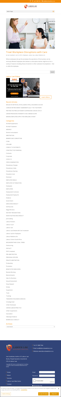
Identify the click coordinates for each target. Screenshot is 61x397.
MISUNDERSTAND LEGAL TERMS (15, 242)
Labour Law (31, 55)
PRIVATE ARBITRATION (12, 260)
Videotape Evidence (11, 317)
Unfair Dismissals (11, 305)
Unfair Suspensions (11, 311)
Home (8, 372)
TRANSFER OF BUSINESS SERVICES (15, 299)
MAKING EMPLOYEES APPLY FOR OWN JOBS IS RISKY (20, 116)
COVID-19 (9, 159)
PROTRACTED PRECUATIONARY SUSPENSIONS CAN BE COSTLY (24, 111)
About (9, 375)
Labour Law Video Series (14, 381)
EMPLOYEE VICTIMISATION (13, 183)
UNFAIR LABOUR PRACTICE (13, 308)
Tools (7, 293)
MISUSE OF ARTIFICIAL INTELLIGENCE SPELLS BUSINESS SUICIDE (24, 105)
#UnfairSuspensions (12, 123)
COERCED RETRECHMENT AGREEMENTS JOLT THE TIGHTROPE (24, 108)
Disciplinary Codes (11, 168)
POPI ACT (8, 248)
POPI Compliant (10, 251)
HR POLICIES (9, 207)
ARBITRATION (10, 135)
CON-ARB (8, 144)
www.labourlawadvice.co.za (45, 351)
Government (9, 201)
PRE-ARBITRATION (11, 254)
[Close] (58, 388)
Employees (25, 55)
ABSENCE (8, 129)
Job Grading (9, 218)
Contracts (9, 153)
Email (33, 372)
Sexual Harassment (11, 281)
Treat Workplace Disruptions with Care (26, 52)
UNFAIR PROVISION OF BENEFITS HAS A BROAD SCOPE (21, 114)
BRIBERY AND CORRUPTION (14, 138)
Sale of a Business (11, 278)
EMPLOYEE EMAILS (11, 180)
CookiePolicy (24, 390)
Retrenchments (10, 275)
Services (9, 378)
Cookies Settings (6, 393)
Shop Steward (10, 284)
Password (35, 375)
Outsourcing (9, 245)
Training (8, 296)
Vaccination (9, 314)
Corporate (9, 156)
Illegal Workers (10, 210)
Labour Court (10, 224)
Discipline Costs (10, 174)
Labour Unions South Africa (14, 239)
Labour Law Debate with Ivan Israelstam (17, 230)
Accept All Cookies (43, 393)
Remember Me (38, 386)
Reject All (54, 393)
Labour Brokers (10, 221)
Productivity (9, 263)
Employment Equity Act (12, 195)
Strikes (8, 287)
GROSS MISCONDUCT (12, 204)
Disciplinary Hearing (11, 171)
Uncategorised (10, 302)
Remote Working (11, 272)
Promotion (9, 266)
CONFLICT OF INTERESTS (13, 147)
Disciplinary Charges (12, 165)
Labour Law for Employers (13, 233)
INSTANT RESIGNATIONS (13, 213)
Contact (9, 384)
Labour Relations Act (40, 55)
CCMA (7, 141)
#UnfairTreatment (11, 126)
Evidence (8, 198)
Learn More (46, 97)
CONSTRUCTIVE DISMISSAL (14, 150)
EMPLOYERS (9, 189)
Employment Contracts (12, 192)
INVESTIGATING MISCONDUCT (15, 216)
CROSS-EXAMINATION (12, 162)
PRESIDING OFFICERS (12, 257)
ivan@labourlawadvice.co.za (44, 348)
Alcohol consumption (12, 132)
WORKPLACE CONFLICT (12, 320)
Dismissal (8, 177)
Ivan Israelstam (11, 55)
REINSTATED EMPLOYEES (13, 269)
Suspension (9, 290)
